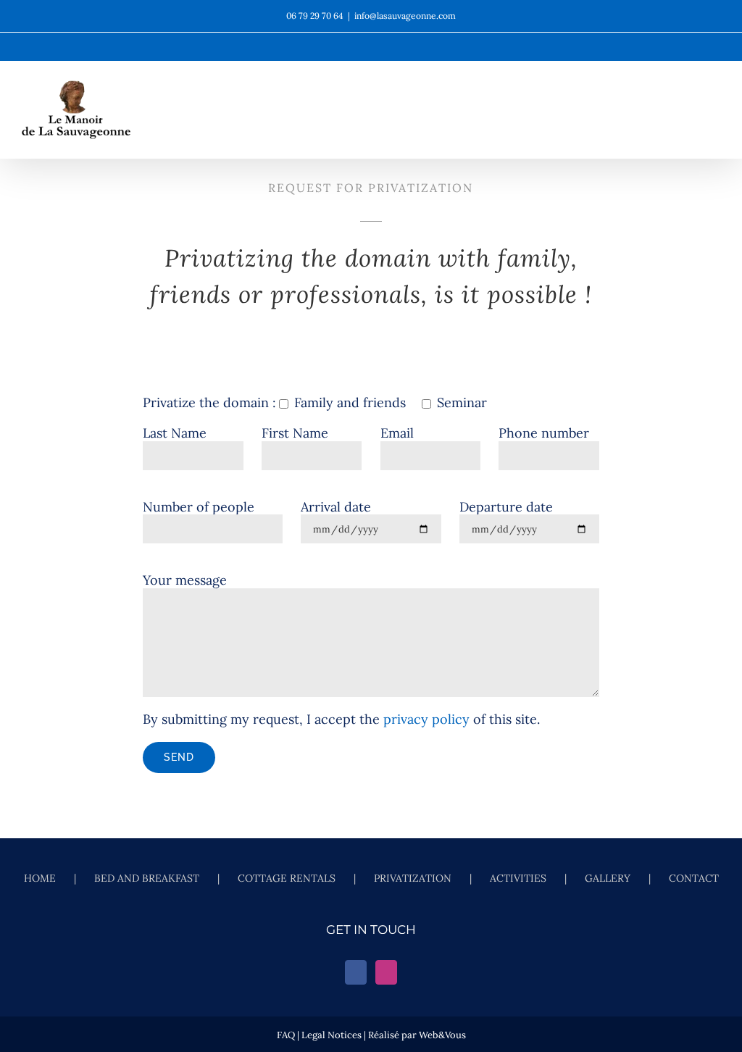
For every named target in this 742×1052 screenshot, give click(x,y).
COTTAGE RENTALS (286, 878)
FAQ (286, 1035)
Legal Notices (331, 1035)
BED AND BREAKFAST (146, 878)
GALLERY (607, 878)
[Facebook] (356, 972)
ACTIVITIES (518, 878)
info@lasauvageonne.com (405, 15)
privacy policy (426, 719)
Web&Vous (442, 1035)
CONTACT (694, 878)
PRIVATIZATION (412, 878)
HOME (40, 878)
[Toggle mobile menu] (714, 123)
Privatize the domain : (209, 402)
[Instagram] (386, 972)
